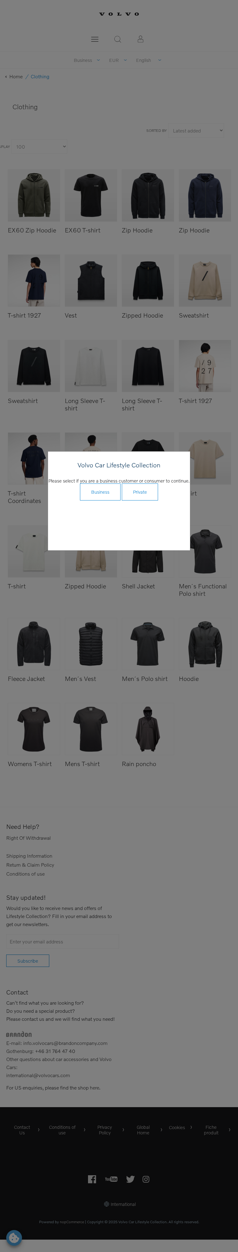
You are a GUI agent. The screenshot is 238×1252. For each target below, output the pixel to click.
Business (100, 492)
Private (140, 492)
